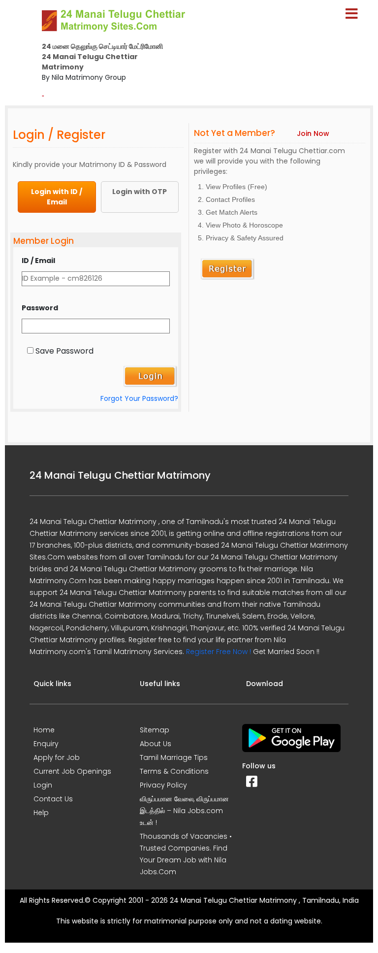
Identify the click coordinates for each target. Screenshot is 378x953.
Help (41, 813)
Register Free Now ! (218, 652)
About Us (155, 744)
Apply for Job (56, 757)
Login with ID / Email (56, 197)
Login (42, 785)
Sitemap (154, 730)
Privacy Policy (163, 785)
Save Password (64, 351)
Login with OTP (139, 192)
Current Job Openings (72, 771)
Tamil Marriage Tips (174, 757)
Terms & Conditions (174, 771)
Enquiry (46, 744)
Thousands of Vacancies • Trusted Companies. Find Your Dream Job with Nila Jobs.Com (186, 854)
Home (44, 730)
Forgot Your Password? (139, 398)
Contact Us (53, 799)
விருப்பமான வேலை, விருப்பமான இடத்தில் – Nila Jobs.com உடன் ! (184, 810)
